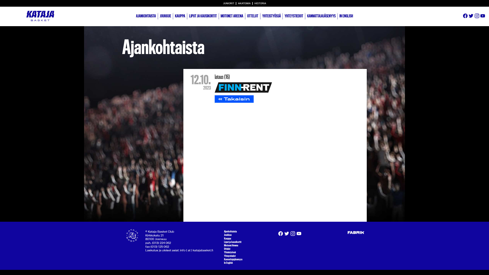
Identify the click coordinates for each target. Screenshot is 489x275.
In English (346, 16)
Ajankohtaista (146, 16)
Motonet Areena (232, 16)
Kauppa (180, 16)
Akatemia (244, 3)
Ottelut (252, 16)
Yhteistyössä (271, 16)
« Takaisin (234, 98)
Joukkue (165, 16)
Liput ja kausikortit (203, 16)
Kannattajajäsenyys (321, 16)
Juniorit (229, 3)
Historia (260, 3)
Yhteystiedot (294, 16)
